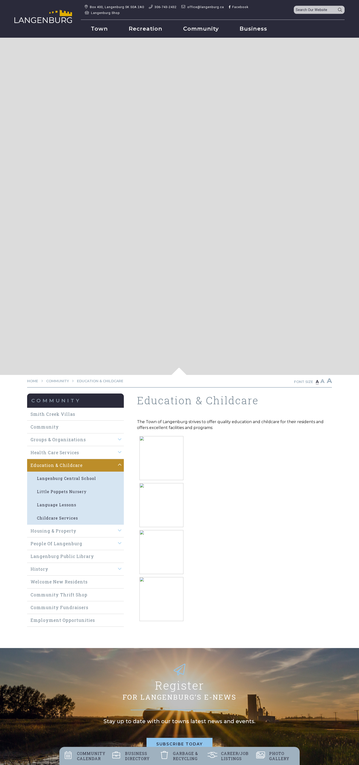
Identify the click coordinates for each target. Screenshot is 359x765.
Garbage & (185, 756)
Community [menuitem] (201, 28)
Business (137, 756)
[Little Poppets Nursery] (161, 552)
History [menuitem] (39, 569)
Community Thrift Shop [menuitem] (59, 595)
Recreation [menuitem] (145, 28)
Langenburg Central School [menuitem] (66, 478)
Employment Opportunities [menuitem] (63, 620)
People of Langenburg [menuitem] (56, 543)
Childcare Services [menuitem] (57, 518)
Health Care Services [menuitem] (55, 452)
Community (57, 381)
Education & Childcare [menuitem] (57, 465)
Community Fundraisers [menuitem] (59, 607)
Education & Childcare (100, 381)
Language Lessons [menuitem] (56, 504)
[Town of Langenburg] (43, 16)
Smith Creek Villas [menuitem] (53, 414)
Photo (279, 756)
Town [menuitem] (99, 28)
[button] (120, 439)
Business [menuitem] (253, 28)
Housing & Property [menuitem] (53, 531)
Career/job (235, 756)
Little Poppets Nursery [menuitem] (62, 491)
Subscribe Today (179, 744)
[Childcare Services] (161, 505)
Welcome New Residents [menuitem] (59, 582)
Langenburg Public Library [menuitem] (62, 556)
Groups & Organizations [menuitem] (58, 439)
